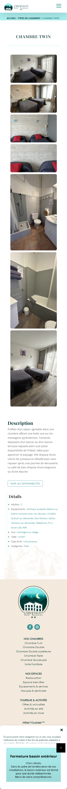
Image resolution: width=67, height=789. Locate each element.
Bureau (42, 513)
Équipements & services (33, 686)
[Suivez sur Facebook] (30, 627)
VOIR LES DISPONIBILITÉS (25, 483)
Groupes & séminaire (33, 690)
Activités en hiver (33, 712)
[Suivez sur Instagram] (37, 627)
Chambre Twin (34, 642)
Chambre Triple (33, 655)
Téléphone (41, 523)
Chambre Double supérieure (33, 651)
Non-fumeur (41, 518)
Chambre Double (33, 647)
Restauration (33, 677)
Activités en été (33, 708)
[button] (61, 730)
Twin (26, 546)
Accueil (11, 18)
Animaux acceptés (36, 509)
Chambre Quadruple (34, 659)
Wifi (25, 527)
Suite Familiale (33, 664)
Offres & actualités (33, 704)
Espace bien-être (33, 682)
